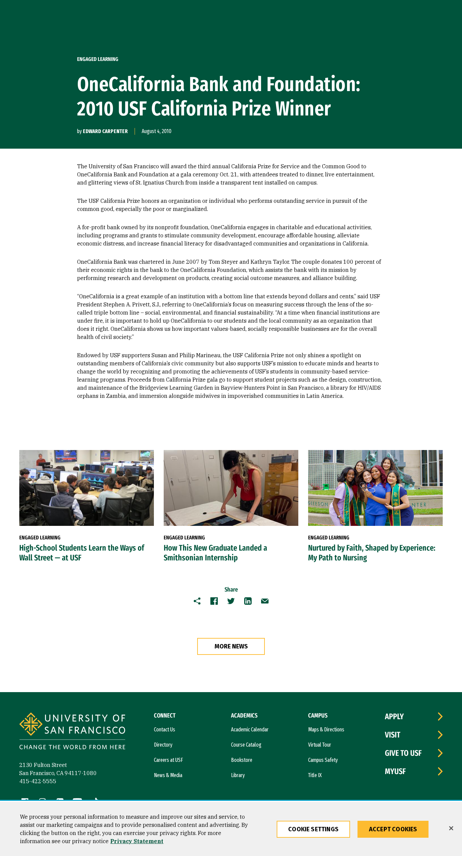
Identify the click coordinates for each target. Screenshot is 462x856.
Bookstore (241, 760)
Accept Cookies (393, 829)
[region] (231, 829)
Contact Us (164, 729)
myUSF (395, 771)
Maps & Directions (326, 729)
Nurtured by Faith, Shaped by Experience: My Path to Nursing (371, 552)
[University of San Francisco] (72, 731)
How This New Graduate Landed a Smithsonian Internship (215, 552)
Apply (394, 716)
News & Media (168, 775)
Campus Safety (323, 760)
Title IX (315, 775)
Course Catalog (246, 745)
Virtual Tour (319, 745)
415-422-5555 (37, 781)
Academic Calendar (250, 729)
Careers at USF (168, 760)
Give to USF (403, 753)
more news (231, 646)
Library (238, 775)
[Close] (451, 828)
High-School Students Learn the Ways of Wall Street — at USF (81, 552)
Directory (163, 745)
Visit (392, 735)
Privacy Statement (136, 841)
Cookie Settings (313, 829)
